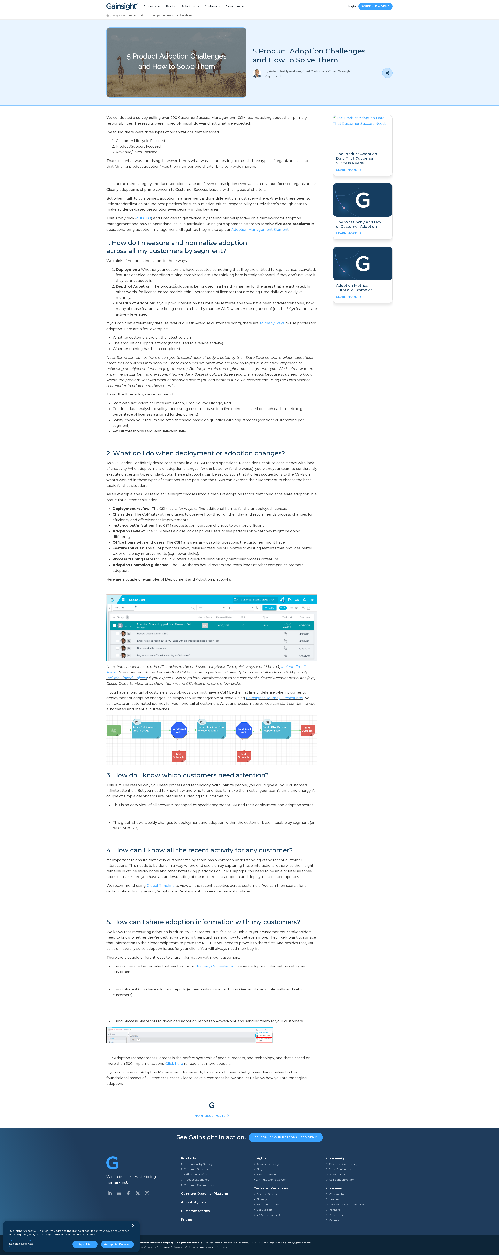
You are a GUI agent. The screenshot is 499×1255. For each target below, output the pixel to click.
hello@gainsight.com (300, 1242)
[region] (71, 1236)
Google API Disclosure (172, 1246)
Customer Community (343, 1164)
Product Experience (196, 1179)
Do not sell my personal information (208, 1246)
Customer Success (196, 1169)
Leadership (336, 1199)
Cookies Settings (21, 1243)
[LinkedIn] (109, 1193)
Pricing (171, 6)
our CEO (143, 218)
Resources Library (267, 1164)
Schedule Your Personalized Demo (285, 1137)
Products (149, 6)
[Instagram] (147, 1193)
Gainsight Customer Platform (204, 1193)
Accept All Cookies (117, 1244)
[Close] (133, 1225)
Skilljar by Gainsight (196, 1174)
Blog (115, 15)
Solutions (188, 6)
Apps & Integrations (268, 1204)
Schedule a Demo (375, 6)
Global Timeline (161, 886)
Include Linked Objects (126, 678)
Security (151, 1246)
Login (352, 6)
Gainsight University (341, 1179)
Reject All (84, 1244)
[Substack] (119, 1193)
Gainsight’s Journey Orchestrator (274, 698)
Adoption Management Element (259, 229)
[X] (137, 1193)
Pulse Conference (340, 1169)
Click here (174, 1064)
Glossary (261, 1199)
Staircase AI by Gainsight (199, 1164)
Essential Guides (266, 1194)
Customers (212, 6)
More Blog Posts (210, 1116)
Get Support (264, 1209)
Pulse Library (337, 1174)
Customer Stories (195, 1211)
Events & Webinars (268, 1174)
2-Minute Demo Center (271, 1179)
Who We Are (337, 1194)
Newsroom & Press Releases (347, 1204)
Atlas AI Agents (193, 1202)
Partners (334, 1209)
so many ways (272, 323)
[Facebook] (128, 1193)
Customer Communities (199, 1184)
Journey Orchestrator (214, 966)
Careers (334, 1220)
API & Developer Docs (270, 1215)
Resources (233, 6)
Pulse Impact (337, 1215)
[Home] (107, 15)
